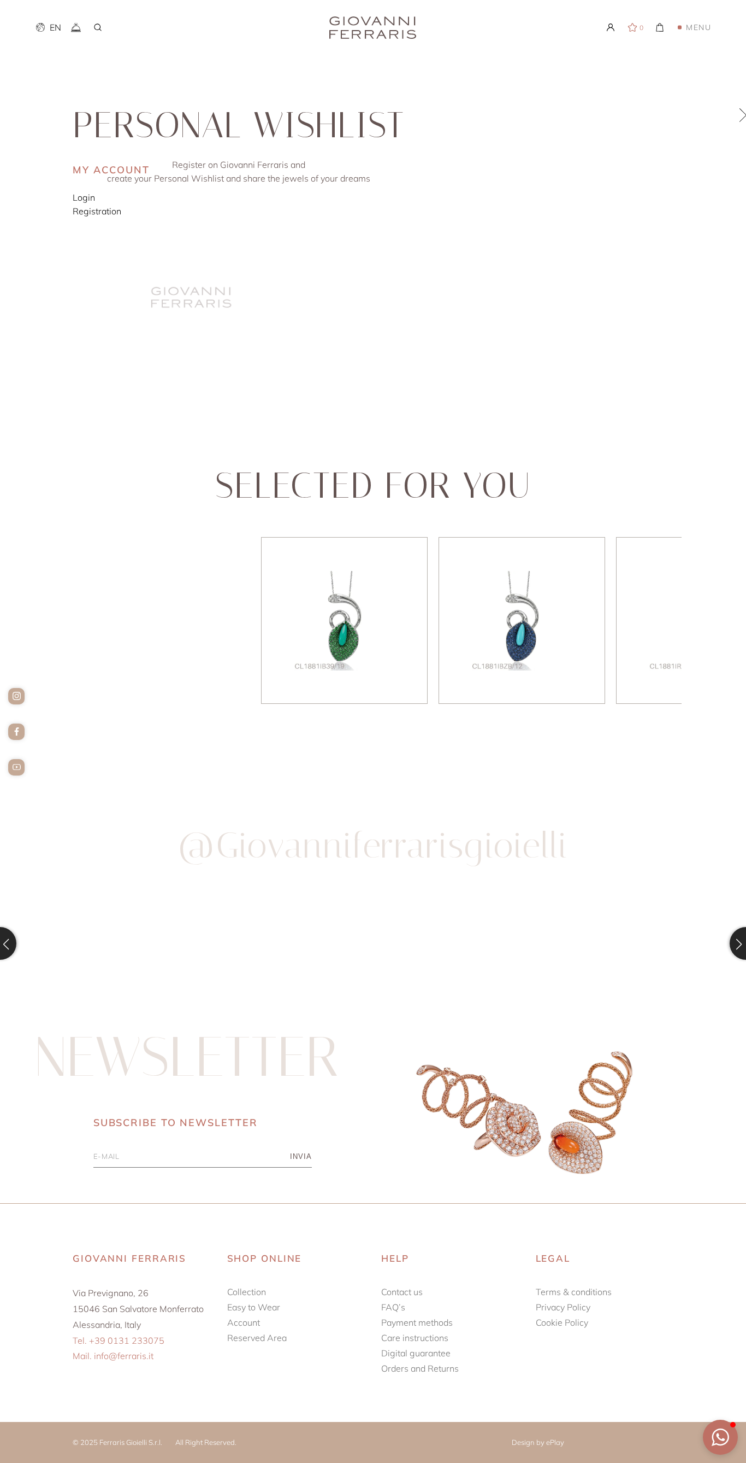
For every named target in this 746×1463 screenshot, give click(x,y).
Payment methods (417, 1322)
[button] (720, 1437)
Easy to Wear (253, 1307)
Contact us (402, 1291)
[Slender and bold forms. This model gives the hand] (279, 943)
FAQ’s (393, 1307)
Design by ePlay (538, 1442)
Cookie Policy (562, 1322)
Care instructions (414, 1337)
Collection (246, 1291)
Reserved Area (257, 1337)
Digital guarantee (416, 1353)
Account (243, 1322)
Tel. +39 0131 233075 (118, 1340)
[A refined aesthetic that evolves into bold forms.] (91, 943)
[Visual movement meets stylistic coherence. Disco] (467, 943)
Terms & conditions (574, 1291)
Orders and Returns (420, 1368)
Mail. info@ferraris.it (113, 1355)
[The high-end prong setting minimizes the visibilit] (655, 943)
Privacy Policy (563, 1307)
